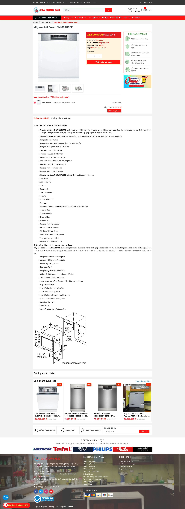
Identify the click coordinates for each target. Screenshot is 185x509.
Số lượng (90, 51)
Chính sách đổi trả (125, 466)
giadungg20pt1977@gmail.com (47, 487)
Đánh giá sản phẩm (44, 373)
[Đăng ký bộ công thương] (44, 499)
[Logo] (47, 10)
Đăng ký (144, 431)
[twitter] (41, 491)
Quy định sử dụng (125, 469)
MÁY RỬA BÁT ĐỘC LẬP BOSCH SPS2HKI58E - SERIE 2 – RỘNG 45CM (76, 416)
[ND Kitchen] (137, 81)
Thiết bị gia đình (89, 469)
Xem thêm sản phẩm (143, 381)
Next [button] (82, 88)
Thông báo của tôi (145, 2)
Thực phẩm (87, 484)
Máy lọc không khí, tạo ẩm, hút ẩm (95, 476)
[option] (40, 88)
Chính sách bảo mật (126, 461)
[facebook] (36, 491)
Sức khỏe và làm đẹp (91, 471)
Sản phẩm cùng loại (45, 380)
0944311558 (41, 484)
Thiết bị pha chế (89, 464)
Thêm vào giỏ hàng (114, 111)
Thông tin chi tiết (42, 118)
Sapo (71, 507)
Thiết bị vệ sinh (88, 481)
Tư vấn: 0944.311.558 (88, 2)
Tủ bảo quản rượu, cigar (92, 479)
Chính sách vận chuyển (127, 464)
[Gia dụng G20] (43, 449)
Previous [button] (36, 88)
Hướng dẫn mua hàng (61, 118)
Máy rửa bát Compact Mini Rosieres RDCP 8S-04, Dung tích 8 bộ (136, 416)
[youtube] (51, 491)
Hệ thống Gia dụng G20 (41, 2)
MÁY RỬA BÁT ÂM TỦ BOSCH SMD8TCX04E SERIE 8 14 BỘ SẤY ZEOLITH (47, 416)
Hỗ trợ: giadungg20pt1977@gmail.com (65, 2)
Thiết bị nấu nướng (90, 461)
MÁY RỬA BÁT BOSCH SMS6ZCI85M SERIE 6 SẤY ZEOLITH (104, 416)
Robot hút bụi (88, 474)
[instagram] (46, 491)
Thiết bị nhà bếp (89, 466)
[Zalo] (6, 497)
